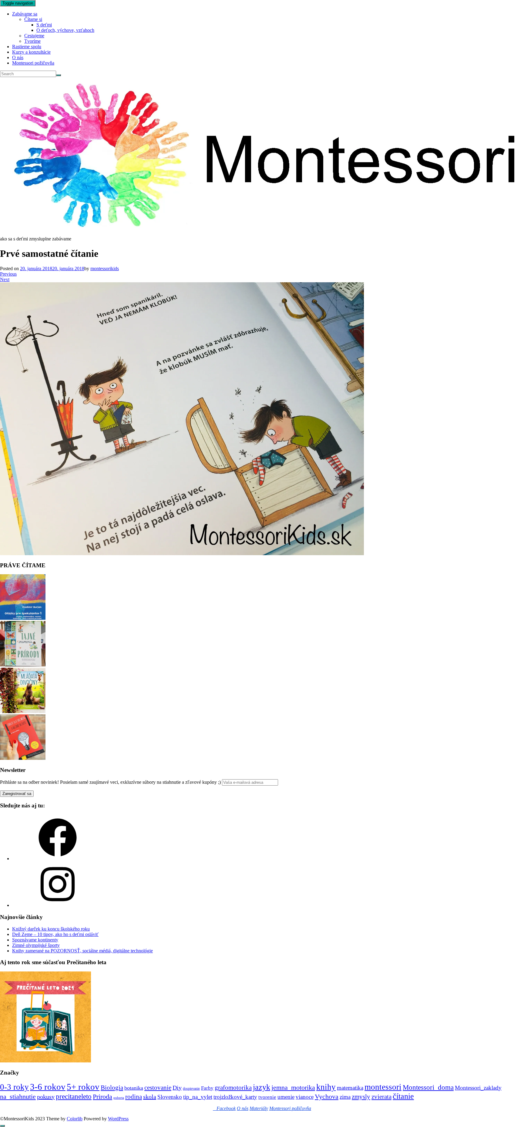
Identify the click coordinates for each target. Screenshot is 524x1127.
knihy (326, 1087)
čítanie (403, 1096)
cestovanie (157, 1087)
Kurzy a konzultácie (31, 52)
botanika (133, 1088)
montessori (382, 1087)
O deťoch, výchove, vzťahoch (65, 30)
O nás (17, 57)
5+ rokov (83, 1087)
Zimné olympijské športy (36, 945)
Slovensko (169, 1097)
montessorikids (104, 268)
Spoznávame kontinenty (35, 939)
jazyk (261, 1087)
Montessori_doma (428, 1087)
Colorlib (74, 1118)
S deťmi (44, 24)
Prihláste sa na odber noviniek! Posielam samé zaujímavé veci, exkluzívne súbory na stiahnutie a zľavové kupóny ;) (110, 782)
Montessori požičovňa (33, 62)
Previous (8, 274)
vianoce (305, 1097)
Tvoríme (32, 41)
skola (149, 1096)
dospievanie (191, 1088)
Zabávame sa (24, 13)
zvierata (381, 1096)
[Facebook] (57, 858)
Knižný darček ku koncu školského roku (51, 928)
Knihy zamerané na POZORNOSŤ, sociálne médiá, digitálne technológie (82, 950)
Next (4, 279)
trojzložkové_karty (235, 1097)
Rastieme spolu (26, 46)
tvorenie (267, 1097)
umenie (285, 1097)
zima (345, 1097)
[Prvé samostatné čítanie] (182, 553)
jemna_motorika (293, 1087)
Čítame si (33, 19)
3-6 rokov (48, 1087)
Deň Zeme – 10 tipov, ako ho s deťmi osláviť (55, 934)
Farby (207, 1088)
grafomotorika (233, 1087)
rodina (133, 1096)
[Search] (58, 75)
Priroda (102, 1096)
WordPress (118, 1118)
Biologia (112, 1087)
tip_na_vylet (197, 1097)
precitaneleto (74, 1096)
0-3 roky (14, 1087)
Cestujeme (34, 35)
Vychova (326, 1096)
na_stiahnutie (18, 1096)
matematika (350, 1088)
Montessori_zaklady (478, 1088)
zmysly (361, 1096)
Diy (177, 1087)
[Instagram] (57, 905)
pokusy (46, 1096)
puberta (118, 1097)
